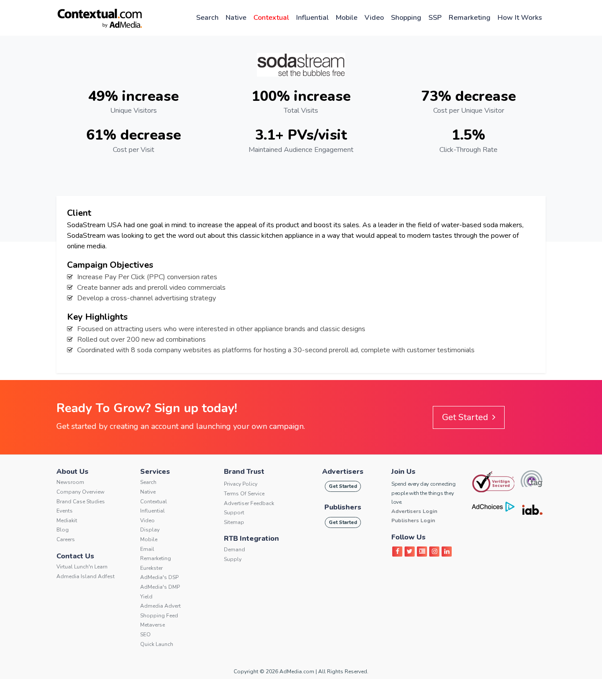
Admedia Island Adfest (85, 576)
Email (147, 549)
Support (234, 512)
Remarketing (470, 17)
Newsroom (70, 482)
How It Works (520, 17)
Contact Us (75, 556)
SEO (145, 634)
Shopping (406, 17)
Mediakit (66, 520)
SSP (435, 17)
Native (236, 17)
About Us (72, 471)
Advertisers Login (414, 511)
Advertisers (343, 471)
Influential (312, 17)
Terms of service (244, 493)
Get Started (466, 417)
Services (155, 471)
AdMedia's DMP (160, 586)
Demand (234, 549)
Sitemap (234, 522)
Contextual (271, 17)
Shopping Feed (159, 615)
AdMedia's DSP (159, 577)
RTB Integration (251, 538)
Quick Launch (156, 644)
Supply (233, 559)
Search (207, 17)
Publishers (342, 507)
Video (374, 17)
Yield (146, 596)
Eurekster (151, 568)
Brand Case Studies (80, 501)
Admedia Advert (160, 605)
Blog (62, 529)
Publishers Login (413, 520)
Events (64, 510)
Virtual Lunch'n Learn (82, 566)
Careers (65, 539)
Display (150, 529)
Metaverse (152, 624)
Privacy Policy (240, 483)
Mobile (346, 17)
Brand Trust (244, 471)
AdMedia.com (296, 671)
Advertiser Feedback (249, 503)
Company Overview (80, 491)
